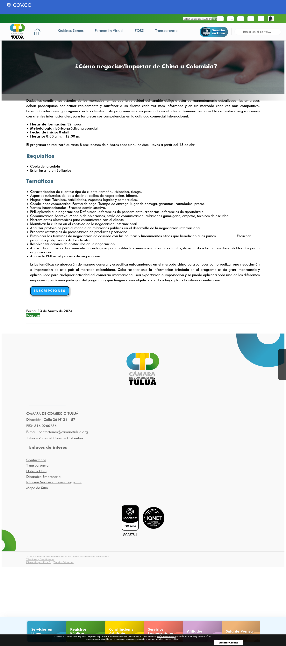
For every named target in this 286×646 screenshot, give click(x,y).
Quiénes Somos (71, 30)
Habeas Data (36, 471)
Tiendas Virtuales (64, 562)
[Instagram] (282, 376)
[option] (45, 631)
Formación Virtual (109, 30)
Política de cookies (166, 636)
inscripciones (49, 291)
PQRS (139, 30)
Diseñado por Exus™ (38, 562)
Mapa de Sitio (37, 488)
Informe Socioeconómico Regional (54, 482)
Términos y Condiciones (40, 559)
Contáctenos (36, 460)
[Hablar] (271, 18)
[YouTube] (282, 368)
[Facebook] (282, 353)
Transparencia (166, 30)
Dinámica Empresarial (43, 477)
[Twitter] (282, 360)
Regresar (33, 315)
